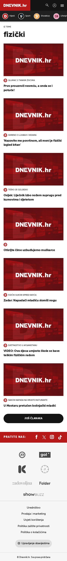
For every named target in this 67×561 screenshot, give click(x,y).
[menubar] (54, 5)
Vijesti (12, 16)
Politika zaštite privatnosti (33, 526)
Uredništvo (33, 507)
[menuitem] (54, 5)
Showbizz (45, 16)
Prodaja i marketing (33, 513)
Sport (27, 16)
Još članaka (33, 418)
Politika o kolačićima (33, 532)
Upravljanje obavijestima (35, 543)
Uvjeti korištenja (34, 520)
